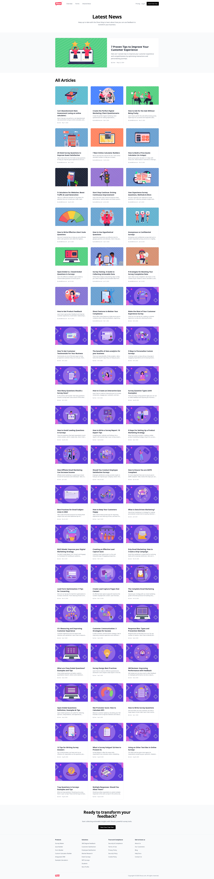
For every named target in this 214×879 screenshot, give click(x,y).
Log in (143, 4)
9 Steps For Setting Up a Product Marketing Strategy (141, 431)
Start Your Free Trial (107, 827)
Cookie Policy (112, 857)
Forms (77, 4)
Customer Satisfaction (89, 847)
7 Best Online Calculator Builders (106, 153)
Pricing (138, 4)
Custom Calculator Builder (63, 853)
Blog (136, 850)
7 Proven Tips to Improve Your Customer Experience (130, 48)
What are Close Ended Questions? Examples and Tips (71, 669)
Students (84, 863)
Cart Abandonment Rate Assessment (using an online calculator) (69, 113)
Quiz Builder (59, 847)
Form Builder (59, 850)
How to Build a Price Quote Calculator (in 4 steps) (139, 154)
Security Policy (112, 853)
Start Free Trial (152, 4)
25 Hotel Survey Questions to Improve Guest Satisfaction (69, 154)
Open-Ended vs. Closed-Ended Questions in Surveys (69, 273)
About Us (138, 843)
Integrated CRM (60, 857)
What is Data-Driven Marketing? (141, 509)
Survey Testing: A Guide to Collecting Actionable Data (104, 273)
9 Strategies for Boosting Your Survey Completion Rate (140, 273)
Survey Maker (59, 843)
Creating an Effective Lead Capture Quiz (104, 550)
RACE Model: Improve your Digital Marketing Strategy (71, 550)
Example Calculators (61, 860)
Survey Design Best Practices (105, 668)
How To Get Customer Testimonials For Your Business (70, 352)
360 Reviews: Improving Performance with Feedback (140, 669)
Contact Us (138, 857)
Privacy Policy (112, 850)
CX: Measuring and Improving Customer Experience (69, 629)
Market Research (87, 853)
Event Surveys (86, 857)
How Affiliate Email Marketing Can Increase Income (69, 471)
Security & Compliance (115, 843)
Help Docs (138, 853)
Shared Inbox (86, 4)
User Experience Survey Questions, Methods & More (139, 193)
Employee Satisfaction (89, 850)
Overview (69, 4)
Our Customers (140, 847)
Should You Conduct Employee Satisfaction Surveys (105, 471)
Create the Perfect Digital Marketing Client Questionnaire (106, 112)
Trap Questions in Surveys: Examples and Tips (68, 788)
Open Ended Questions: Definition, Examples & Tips (68, 709)
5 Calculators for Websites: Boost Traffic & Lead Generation (70, 193)
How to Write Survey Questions (141, 708)
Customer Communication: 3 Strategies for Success (104, 629)
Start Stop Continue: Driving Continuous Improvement (104, 193)
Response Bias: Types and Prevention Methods (138, 629)
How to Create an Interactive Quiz (107, 391)
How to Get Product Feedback (69, 311)
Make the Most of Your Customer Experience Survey (141, 312)
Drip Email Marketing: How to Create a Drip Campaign (140, 550)
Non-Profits (85, 867)
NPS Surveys (86, 860)
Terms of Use (112, 847)
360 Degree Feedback (88, 843)
